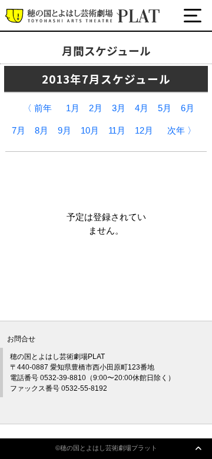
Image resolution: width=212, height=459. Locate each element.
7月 (18, 130)
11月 (116, 130)
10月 (90, 130)
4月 (141, 108)
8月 (41, 130)
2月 (95, 108)
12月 (144, 130)
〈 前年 (37, 108)
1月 (73, 108)
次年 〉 (181, 130)
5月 (164, 108)
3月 (118, 108)
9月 (64, 130)
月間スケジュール (60, 60)
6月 (187, 108)
